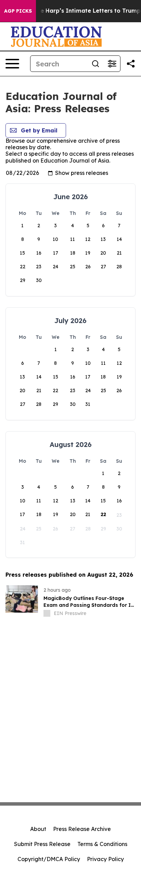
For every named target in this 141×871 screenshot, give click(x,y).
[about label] (46, 613)
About (38, 828)
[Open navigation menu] (12, 64)
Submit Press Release (42, 844)
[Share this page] (131, 64)
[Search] (95, 64)
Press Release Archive (82, 828)
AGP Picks (18, 11)
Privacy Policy (105, 859)
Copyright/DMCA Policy (48, 859)
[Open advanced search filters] (112, 64)
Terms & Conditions (102, 844)
